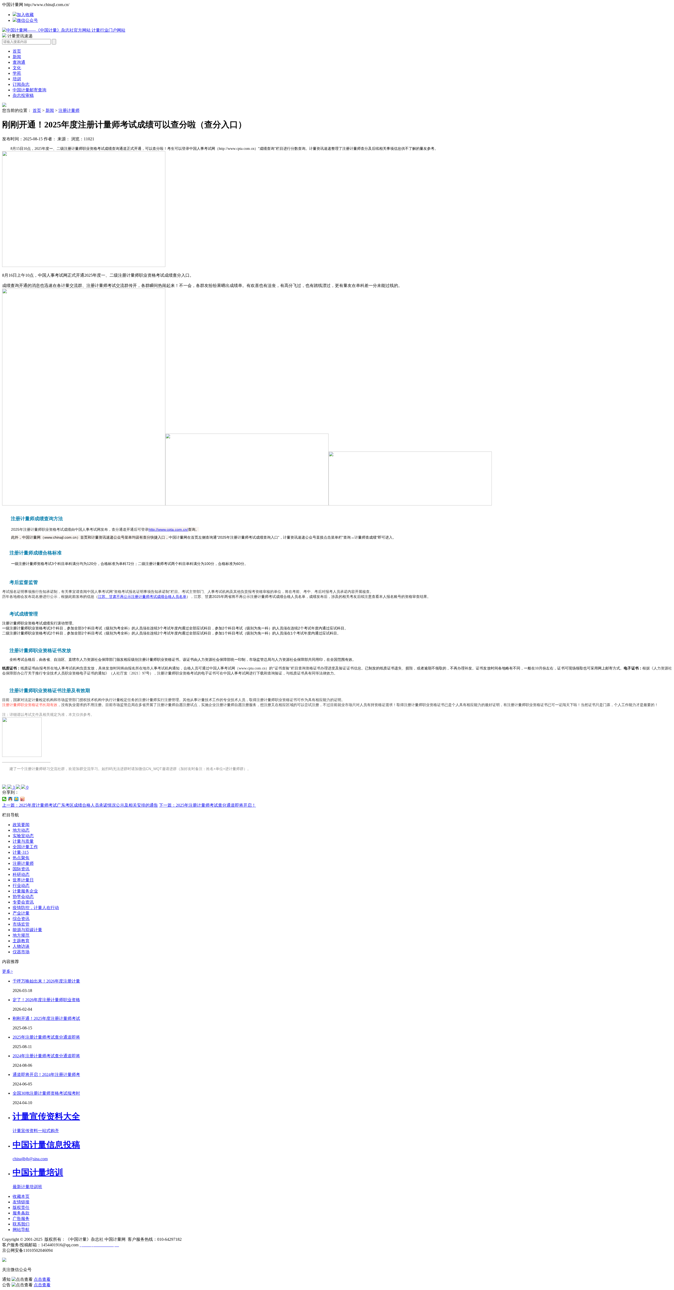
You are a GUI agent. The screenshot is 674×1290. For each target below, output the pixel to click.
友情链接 (21, 1202)
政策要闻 (21, 824)
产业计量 (21, 913)
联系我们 (21, 1224)
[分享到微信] (4, 799)
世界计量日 (23, 880)
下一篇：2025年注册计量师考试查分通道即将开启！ (207, 805)
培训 (17, 79)
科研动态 (21, 874)
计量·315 (21, 852)
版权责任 (21, 1207)
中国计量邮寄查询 (29, 90)
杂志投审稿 (23, 95)
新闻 (17, 56)
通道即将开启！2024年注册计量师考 (46, 1074)
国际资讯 (21, 869)
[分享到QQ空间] (16, 799)
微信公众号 (27, 20)
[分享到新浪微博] (22, 799)
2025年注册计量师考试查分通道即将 (46, 1037)
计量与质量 (23, 841)
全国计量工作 (25, 847)
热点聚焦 (21, 858)
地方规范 (21, 935)
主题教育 (21, 941)
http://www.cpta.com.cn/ (168, 529)
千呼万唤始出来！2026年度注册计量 (46, 981)
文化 (17, 68)
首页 (17, 51)
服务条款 (21, 1213)
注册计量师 (69, 110)
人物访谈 (21, 946)
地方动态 (21, 830)
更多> (7, 971)
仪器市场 (21, 952)
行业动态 (21, 885)
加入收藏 (25, 14)
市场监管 (21, 924)
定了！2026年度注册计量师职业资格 (46, 1000)
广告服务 (21, 1218)
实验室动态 (23, 835)
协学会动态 (23, 896)
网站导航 (21, 1229)
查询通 (19, 62)
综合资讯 (21, 918)
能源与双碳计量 (27, 929)
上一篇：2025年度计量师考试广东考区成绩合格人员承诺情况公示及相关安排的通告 (80, 805)
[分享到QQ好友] (10, 799)
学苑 (17, 73)
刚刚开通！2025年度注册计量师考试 (46, 1018)
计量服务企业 (25, 891)
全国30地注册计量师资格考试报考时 (46, 1093)
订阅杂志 (21, 84)
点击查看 (42, 1279)
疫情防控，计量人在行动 (36, 907)
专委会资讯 (23, 902)
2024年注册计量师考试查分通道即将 (46, 1056)
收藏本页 (21, 1196)
